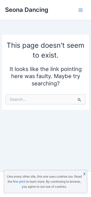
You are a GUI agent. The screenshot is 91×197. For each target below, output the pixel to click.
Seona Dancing (26, 9)
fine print (19, 181)
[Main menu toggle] (80, 10)
